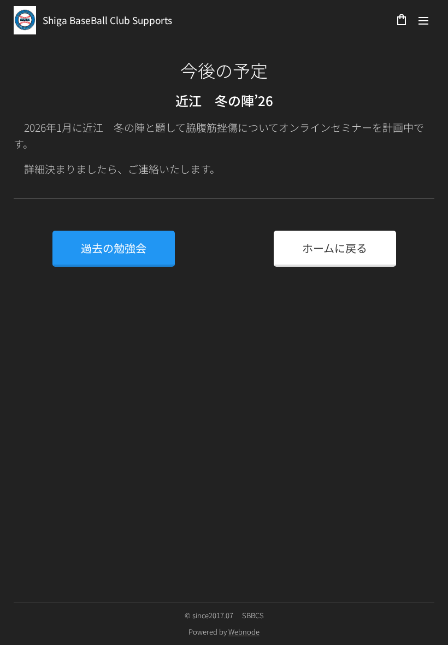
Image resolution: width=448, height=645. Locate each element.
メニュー (423, 20)
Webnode (244, 631)
